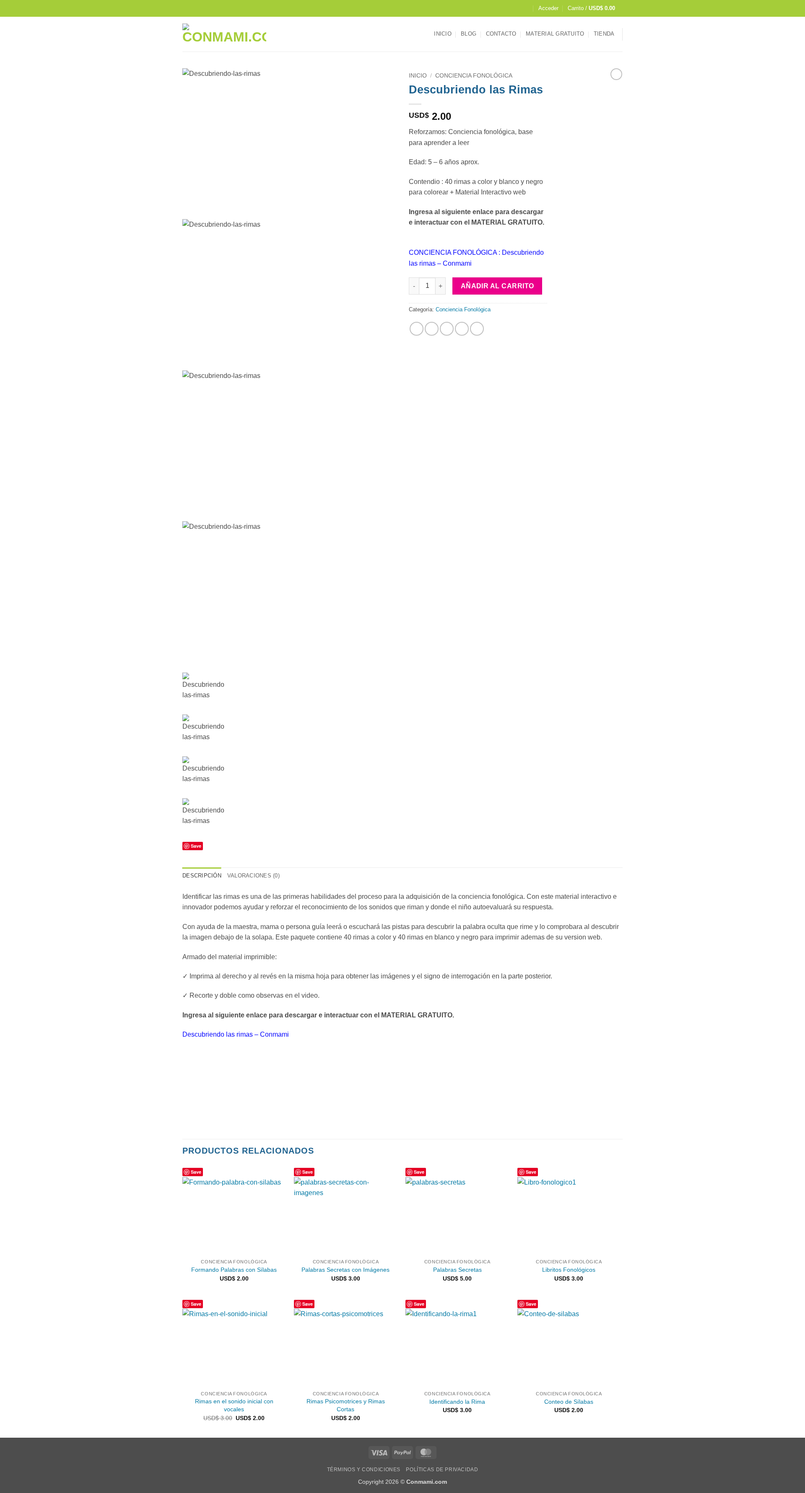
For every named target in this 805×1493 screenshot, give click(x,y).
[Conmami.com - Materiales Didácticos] (224, 34)
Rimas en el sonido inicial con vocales (234, 1405)
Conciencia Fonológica (473, 75)
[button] (548, 8)
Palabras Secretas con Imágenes (345, 1269)
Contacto (501, 34)
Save (196, 846)
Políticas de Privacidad (442, 1469)
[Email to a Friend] (447, 329)
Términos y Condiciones (363, 1469)
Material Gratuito (555, 34)
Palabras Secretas (457, 1269)
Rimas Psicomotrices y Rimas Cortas (345, 1405)
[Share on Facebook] (416, 329)
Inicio (443, 34)
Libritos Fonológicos (568, 1269)
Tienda (604, 34)
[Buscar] (525, 8)
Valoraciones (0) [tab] (253, 875)
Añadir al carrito (497, 286)
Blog (468, 34)
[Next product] (616, 74)
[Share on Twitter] (432, 329)
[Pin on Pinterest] (462, 329)
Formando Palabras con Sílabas (234, 1269)
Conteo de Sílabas (568, 1401)
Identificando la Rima (457, 1401)
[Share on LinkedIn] (477, 329)
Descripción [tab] (201, 875)
